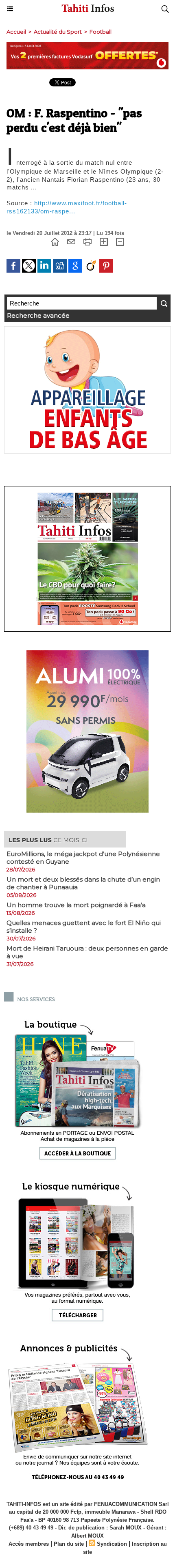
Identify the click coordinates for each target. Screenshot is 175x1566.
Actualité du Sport (58, 31)
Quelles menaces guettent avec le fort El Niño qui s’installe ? (84, 926)
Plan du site (69, 1544)
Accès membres (29, 1544)
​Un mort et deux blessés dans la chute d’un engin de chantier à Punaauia (83, 883)
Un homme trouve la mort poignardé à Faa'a (76, 905)
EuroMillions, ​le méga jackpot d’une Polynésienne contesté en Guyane (83, 857)
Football (101, 31)
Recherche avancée (38, 315)
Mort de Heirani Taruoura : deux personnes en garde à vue (87, 952)
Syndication (112, 1544)
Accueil (16, 31)
